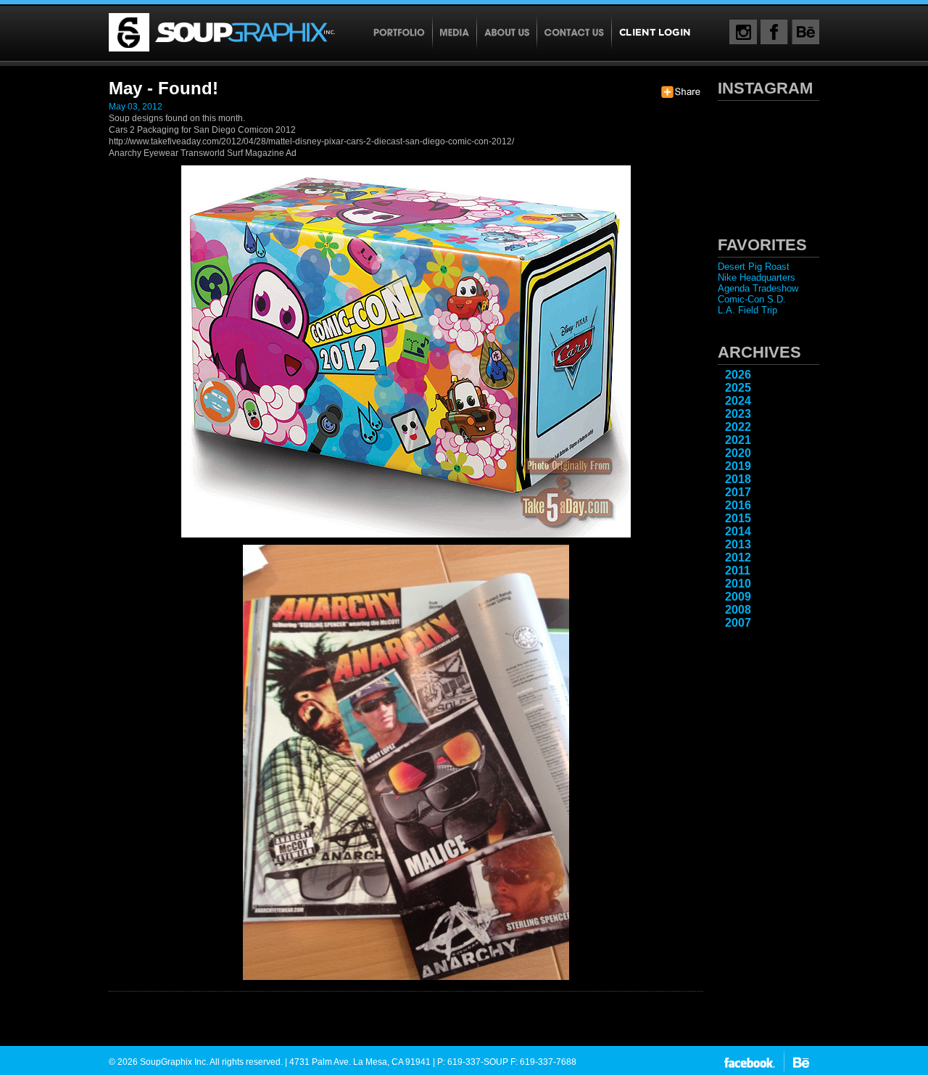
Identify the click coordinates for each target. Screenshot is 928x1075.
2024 (738, 401)
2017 (738, 492)
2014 (738, 531)
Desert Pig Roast (754, 266)
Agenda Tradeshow (758, 288)
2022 (738, 427)
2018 (738, 479)
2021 (738, 440)
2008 (738, 610)
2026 (738, 374)
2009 (738, 596)
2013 (738, 544)
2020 (738, 453)
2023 (738, 414)
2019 (738, 466)
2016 (738, 505)
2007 (738, 623)
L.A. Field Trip (747, 310)
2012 (738, 557)
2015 (738, 518)
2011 (737, 570)
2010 (738, 583)
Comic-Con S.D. (752, 299)
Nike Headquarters (756, 277)
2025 (738, 388)
